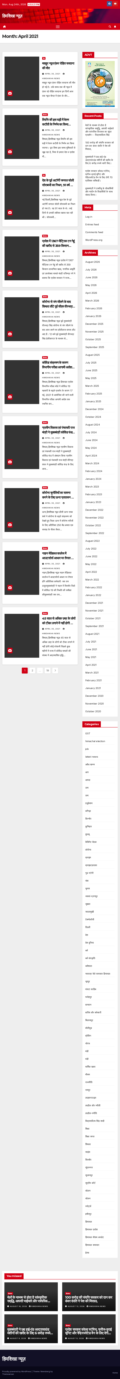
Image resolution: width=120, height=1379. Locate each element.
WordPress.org (93, 239)
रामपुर (87, 1089)
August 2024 (92, 424)
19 (47, 670)
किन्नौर (88, 818)
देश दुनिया (89, 942)
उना (87, 787)
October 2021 (93, 618)
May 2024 (91, 447)
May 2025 (91, 378)
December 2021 (94, 602)
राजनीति (88, 1082)
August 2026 (92, 261)
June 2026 (91, 277)
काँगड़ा (88, 810)
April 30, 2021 (53, 74)
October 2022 (93, 525)
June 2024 (91, 440)
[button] (110, 26)
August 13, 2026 (76, 1306)
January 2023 (93, 502)
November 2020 (94, 703)
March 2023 (92, 486)
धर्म (86, 950)
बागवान (88, 1004)
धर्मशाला (88, 965)
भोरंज (87, 1043)
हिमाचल (45, 115)
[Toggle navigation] (57, 26)
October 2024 (93, 416)
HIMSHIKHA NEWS (39, 1306)
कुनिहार (88, 826)
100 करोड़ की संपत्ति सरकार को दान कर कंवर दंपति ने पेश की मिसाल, (99, 145)
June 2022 (91, 556)
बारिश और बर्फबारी (93, 1012)
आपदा (87, 779)
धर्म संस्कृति (90, 958)
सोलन (88, 1190)
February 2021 (93, 680)
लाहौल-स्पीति (91, 1113)
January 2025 (93, 401)
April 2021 (91, 664)
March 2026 (92, 300)
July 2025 (91, 362)
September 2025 (94, 347)
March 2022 (92, 579)
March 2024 (92, 463)
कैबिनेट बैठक (91, 841)
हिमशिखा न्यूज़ (12, 16)
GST (87, 733)
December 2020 (94, 695)
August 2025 (92, 354)
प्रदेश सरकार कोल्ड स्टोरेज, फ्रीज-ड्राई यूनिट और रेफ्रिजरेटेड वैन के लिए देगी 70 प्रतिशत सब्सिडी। (88, 1333)
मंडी (87, 1051)
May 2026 (91, 285)
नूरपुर (87, 981)
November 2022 (94, 517)
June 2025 (91, 370)
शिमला (88, 1144)
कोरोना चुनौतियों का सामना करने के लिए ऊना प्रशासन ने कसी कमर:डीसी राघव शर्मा (57, 497)
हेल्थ (87, 1252)
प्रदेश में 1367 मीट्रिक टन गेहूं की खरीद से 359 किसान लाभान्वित (58, 245)
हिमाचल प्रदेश (91, 1229)
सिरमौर (88, 1159)
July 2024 (91, 432)
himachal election (95, 741)
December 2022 (94, 509)
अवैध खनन (90, 764)
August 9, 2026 (18, 1338)
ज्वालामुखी (89, 911)
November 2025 (94, 331)
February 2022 (93, 587)
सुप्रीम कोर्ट (90, 1182)
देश (44, 58)
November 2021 (94, 610)
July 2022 (91, 548)
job (87, 748)
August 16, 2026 (19, 1306)
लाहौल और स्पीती (93, 1105)
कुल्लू (87, 834)
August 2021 (92, 633)
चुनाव (87, 888)
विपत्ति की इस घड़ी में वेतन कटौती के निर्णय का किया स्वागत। (55, 124)
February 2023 (93, 494)
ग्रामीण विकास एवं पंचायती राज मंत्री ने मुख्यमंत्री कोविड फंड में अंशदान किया (58, 432)
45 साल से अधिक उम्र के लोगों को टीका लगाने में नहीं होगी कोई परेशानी (58, 623)
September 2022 (94, 533)
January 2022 (93, 595)
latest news (91, 756)
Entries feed (92, 224)
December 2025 (94, 323)
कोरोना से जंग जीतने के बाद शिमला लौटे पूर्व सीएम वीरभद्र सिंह (57, 306)
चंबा (87, 880)
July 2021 (90, 641)
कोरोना (88, 849)
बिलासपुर (89, 1020)
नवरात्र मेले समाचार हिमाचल (97, 973)
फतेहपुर (88, 996)
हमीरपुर (88, 1213)
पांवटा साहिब (90, 989)
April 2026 (91, 292)
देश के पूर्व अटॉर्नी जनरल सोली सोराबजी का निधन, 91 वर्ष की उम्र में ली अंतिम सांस (58, 185)
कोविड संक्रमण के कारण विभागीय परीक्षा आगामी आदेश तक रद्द (57, 367)
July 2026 (91, 269)
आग (87, 772)
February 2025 (93, 393)
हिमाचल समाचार (92, 1244)
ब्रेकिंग (88, 1035)
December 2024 (94, 409)
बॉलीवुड (88, 1027)
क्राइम (88, 857)
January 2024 (93, 478)
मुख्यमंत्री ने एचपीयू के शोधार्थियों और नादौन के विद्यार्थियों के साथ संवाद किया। (99, 191)
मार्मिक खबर (90, 1066)
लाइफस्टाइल (90, 1097)
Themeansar (8, 1374)
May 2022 (91, 564)
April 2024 (91, 455)
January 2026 (93, 316)
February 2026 (93, 308)
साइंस (87, 1151)
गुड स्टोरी (89, 872)
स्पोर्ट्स (88, 1206)
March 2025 (92, 385)
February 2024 (93, 471)
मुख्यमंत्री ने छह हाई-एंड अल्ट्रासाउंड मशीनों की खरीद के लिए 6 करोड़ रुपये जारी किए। (99, 160)
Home (115, 1373)
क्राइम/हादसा (91, 865)
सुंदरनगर (89, 1167)
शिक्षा (87, 1128)
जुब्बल (87, 903)
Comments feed (94, 232)
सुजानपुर (89, 1175)
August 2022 (92, 540)
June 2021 (91, 649)
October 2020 (93, 711)
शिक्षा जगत (89, 1136)
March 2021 (92, 672)
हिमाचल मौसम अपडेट (94, 1237)
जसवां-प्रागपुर (91, 896)
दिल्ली (87, 927)
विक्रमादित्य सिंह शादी (94, 1120)
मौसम (87, 1074)
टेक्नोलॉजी (89, 919)
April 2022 (91, 571)
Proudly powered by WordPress (17, 1371)
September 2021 (94, 626)
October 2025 (93, 339)
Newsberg (45, 1371)
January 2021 (93, 688)
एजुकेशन (89, 803)
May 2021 (90, 657)
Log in (88, 216)
